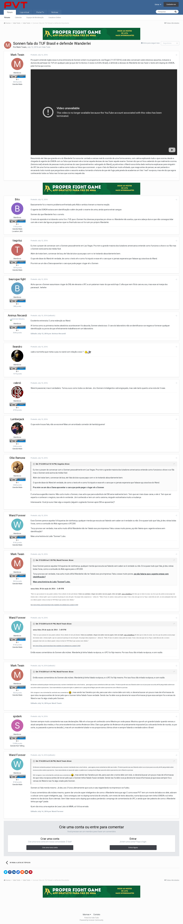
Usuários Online (54, 17)
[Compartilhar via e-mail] (26, 872)
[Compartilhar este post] (176, 55)
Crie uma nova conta (50, 848)
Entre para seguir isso (151, 43)
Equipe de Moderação (35, 17)
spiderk (17, 716)
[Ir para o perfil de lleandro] (17, 356)
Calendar (18, 17)
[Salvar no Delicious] (18, 872)
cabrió (17, 383)
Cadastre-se (171, 4)
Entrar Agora (133, 848)
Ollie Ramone (17, 457)
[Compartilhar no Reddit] (22, 872)
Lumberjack (17, 419)
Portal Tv (40, 12)
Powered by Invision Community (91, 920)
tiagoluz (17, 240)
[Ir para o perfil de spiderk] (17, 725)
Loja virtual (24, 12)
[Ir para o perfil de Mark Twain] (7, 45)
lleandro (17, 346)
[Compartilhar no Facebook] (10, 872)
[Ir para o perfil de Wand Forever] (17, 525)
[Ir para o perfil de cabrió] (17, 392)
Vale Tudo (46, 47)
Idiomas (86, 914)
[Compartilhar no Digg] (14, 872)
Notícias (54, 12)
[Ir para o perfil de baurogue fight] (17, 288)
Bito (17, 199)
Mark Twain (21, 47)
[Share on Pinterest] (30, 872)
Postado (39, 55)
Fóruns (7, 17)
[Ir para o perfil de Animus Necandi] (17, 320)
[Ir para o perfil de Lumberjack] (17, 428)
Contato (96, 914)
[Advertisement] (91, 905)
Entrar (157, 4)
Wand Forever (17, 515)
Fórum (10, 12)
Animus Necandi (17, 315)
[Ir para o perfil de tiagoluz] (17, 250)
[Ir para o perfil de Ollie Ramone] (17, 467)
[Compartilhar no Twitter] (6, 872)
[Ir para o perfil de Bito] (17, 209)
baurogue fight (17, 279)
